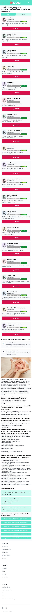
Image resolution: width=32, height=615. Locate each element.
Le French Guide (6, 555)
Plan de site (5, 577)
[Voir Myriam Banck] (16, 56)
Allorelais (4, 558)
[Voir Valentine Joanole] (16, 249)
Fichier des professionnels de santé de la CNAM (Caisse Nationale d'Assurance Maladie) (18, 345)
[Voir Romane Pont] (16, 281)
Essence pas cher (6, 549)
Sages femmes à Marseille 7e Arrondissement (16, 538)
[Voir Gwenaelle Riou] (16, 39)
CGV (3, 596)
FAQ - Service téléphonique (9, 599)
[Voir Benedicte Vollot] (16, 120)
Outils (3, 571)
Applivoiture (5, 546)
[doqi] (15, 3)
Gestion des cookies (7, 590)
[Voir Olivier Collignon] (16, 200)
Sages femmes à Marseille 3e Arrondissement (16, 522)
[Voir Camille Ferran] (16, 23)
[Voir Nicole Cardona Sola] (16, 104)
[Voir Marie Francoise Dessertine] (16, 329)
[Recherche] (29, 3)
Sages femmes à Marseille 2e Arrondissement (16, 534)
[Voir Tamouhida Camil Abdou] (16, 184)
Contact (4, 574)
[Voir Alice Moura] (16, 88)
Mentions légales (6, 587)
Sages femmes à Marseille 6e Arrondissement (16, 518)
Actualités (4, 568)
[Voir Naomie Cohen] (16, 265)
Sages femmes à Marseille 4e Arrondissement (16, 530)
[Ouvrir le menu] (2, 2)
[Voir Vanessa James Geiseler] (16, 136)
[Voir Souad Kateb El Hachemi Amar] (16, 313)
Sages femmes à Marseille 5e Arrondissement (16, 526)
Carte (23, 14)
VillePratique (5, 552)
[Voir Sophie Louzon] (16, 217)
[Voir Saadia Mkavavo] (16, 168)
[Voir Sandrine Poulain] (16, 297)
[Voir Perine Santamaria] (16, 233)
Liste (8, 14)
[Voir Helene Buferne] (16, 152)
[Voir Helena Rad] (16, 72)
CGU (3, 593)
